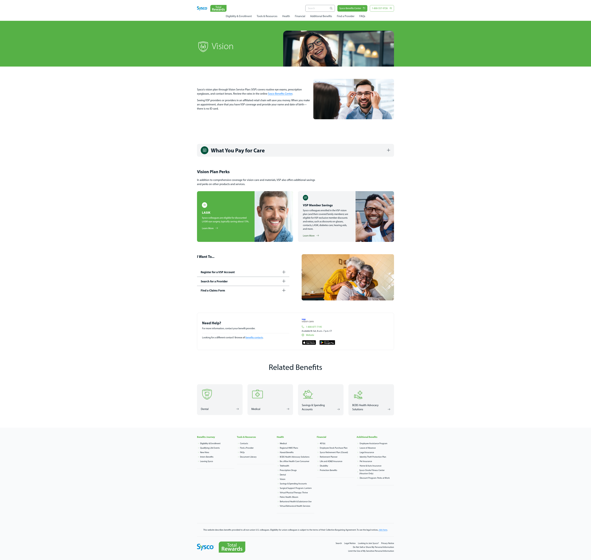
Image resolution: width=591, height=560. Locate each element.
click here (383, 530)
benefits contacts (254, 337)
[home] (212, 8)
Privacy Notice (387, 543)
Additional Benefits (321, 16)
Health (286, 16)
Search (339, 543)
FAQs (362, 16)
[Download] (309, 342)
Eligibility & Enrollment (239, 16)
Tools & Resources (267, 16)
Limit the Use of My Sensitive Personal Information (371, 551)
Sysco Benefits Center (280, 93)
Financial (300, 16)
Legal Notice (350, 543)
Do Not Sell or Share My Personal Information (373, 547)
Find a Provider (345, 16)
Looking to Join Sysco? (368, 543)
